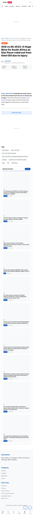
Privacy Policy (5, 491)
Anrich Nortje (5, 150)
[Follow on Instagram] (6, 463)
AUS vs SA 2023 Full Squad (9, 153)
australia (4, 159)
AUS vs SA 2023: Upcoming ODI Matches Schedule (15, 156)
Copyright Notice (6, 496)
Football (24, 6)
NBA (29, 6)
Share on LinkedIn (25, 67)
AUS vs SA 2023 (15, 150)
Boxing (18, 6)
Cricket (12, 6)
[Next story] (30, 507)
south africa (14, 162)
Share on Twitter (4, 67)
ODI (23, 95)
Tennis (3, 478)
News (6, 6)
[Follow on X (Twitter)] (2, 463)
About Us (4, 485)
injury (3, 162)
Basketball (4, 476)
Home (2, 38)
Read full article (16, 112)
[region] (16, 22)
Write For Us (4, 498)
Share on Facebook (14, 67)
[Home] (2, 6)
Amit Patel (8, 61)
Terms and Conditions (7, 493)
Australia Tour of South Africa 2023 (17, 159)
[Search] (30, 2)
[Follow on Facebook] (10, 463)
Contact (3, 488)
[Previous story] (25, 507)
